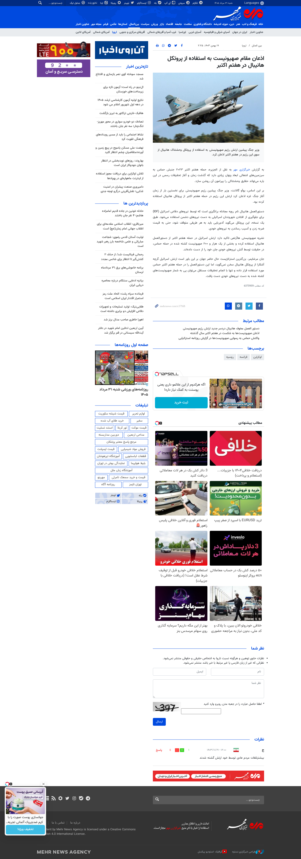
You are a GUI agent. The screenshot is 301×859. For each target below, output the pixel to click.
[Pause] (214, 404)
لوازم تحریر (138, 413)
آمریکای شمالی (101, 32)
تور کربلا (122, 428)
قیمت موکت (139, 428)
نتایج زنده (93, 3)
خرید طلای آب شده (112, 420)
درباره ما (75, 822)
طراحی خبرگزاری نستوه (244, 852)
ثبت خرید (181, 403)
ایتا (102, 3)
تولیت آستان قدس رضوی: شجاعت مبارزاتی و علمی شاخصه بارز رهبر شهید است (120, 241)
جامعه (178, 24)
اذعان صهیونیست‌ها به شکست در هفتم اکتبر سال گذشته (224, 333)
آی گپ (167, 3)
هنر (238, 24)
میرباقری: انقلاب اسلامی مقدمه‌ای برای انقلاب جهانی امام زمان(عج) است (120, 226)
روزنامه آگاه (108, 484)
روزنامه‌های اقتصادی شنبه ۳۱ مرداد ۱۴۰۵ (122, 392)
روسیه (230, 357)
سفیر (139, 420)
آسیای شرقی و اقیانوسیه (217, 32)
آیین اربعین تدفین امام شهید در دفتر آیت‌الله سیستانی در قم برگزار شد (120, 330)
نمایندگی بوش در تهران (111, 463)
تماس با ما (58, 822)
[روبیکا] (60, 799)
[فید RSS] (53, 799)
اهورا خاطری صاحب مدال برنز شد (123, 319)
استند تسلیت (105, 428)
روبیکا (114, 3)
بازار (162, 24)
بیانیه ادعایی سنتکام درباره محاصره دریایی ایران (122, 283)
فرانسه (243, 357)
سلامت (188, 24)
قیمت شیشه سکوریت (111, 413)
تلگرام (195, 3)
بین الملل (257, 46)
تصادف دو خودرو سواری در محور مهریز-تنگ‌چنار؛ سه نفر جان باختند (120, 124)
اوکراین (257, 357)
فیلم (105, 24)
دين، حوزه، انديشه (224, 24)
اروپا (114, 32)
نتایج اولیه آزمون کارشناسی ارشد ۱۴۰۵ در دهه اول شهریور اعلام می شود (120, 102)
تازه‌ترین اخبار (137, 67)
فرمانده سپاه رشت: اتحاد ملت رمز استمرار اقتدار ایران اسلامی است (123, 296)
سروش (182, 3)
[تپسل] (156, 374)
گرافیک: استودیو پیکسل (210, 852)
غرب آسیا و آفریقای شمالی (161, 32)
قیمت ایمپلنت (106, 449)
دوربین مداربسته (109, 435)
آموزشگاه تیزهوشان (108, 456)
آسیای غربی (195, 32)
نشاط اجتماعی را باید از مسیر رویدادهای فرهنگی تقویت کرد (119, 137)
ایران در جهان (239, 32)
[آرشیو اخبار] (47, 799)
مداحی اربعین (135, 435)
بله (155, 3)
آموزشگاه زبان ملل (121, 470)
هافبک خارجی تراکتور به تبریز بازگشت (121, 113)
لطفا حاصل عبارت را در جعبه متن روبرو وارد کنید (234, 704)
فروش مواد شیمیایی (133, 449)
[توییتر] (67, 799)
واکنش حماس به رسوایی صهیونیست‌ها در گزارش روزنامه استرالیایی (218, 338)
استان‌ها (122, 24)
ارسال (159, 721)
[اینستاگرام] (74, 799)
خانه (260, 24)
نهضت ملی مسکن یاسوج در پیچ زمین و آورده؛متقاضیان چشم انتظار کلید (119, 150)
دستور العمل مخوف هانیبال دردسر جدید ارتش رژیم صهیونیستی (221, 328)
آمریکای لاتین (83, 32)
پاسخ (159, 750)
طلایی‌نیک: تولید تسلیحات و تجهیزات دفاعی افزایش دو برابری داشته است (121, 309)
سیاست (145, 24)
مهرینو (101, 477)
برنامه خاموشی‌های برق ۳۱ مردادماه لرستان (122, 270)
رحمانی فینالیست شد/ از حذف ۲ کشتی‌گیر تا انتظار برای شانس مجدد (122, 256)
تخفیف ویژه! (25, 829)
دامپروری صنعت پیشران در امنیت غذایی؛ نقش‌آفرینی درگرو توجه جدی (122, 189)
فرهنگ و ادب (249, 24)
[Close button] (43, 784)
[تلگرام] (88, 799)
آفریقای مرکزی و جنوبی (132, 32)
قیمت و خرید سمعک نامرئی (128, 477)
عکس (113, 24)
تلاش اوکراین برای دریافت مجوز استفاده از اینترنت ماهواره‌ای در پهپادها (119, 176)
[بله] (81, 799)
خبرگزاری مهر (242, 169)
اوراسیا (182, 32)
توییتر (127, 3)
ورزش (154, 24)
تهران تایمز (135, 484)
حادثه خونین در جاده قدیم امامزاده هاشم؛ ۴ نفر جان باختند (122, 213)
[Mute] (221, 404)
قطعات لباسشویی (135, 456)
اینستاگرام (142, 3)
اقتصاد (169, 24)
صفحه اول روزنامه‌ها (131, 345)
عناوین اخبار (256, 32)
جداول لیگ (75, 3)
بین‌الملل (134, 24)
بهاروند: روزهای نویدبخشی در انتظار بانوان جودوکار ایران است (122, 163)
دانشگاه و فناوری (203, 24)
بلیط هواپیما (138, 463)
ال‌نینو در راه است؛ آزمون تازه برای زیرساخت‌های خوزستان (123, 89)
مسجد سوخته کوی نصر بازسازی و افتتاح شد (119, 76)
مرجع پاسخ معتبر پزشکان (121, 442)
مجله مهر (96, 24)
